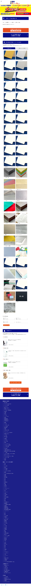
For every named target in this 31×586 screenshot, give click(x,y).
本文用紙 (5, 529)
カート (7, 584)
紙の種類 (7, 22)
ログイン (3, 584)
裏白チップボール (6, 407)
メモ (4, 556)
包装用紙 (5, 438)
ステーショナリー (6, 447)
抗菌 (4, 545)
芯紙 (4, 463)
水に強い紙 (5, 494)
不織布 (5, 428)
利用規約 (5, 580)
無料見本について (6, 565)
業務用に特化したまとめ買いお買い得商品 (9, 451)
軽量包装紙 (5, 503)
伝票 (4, 490)
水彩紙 (5, 495)
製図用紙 (5, 520)
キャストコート (6, 421)
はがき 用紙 (5, 468)
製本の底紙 (5, 477)
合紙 (4, 478)
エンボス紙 (5, 523)
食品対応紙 (5, 427)
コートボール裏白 (6, 405)
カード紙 (5, 526)
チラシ (5, 550)
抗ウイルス (5, 544)
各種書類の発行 (6, 571)
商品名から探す (9, 48)
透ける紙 (5, 521)
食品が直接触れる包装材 (7, 509)
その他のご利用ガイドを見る (15, 382)
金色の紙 (5, 539)
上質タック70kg (17, 22)
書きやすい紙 (6, 519)
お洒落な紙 (5, 559)
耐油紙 (5, 474)
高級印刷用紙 (6, 418)
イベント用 (5, 437)
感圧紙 (5, 417)
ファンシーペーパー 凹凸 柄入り (8, 432)
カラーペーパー (6, 431)
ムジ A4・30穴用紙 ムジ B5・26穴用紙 (9, 453)
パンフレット (6, 555)
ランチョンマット (6, 510)
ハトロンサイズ (6, 518)
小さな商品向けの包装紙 (7, 504)
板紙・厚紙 (5, 402)
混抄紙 (5, 442)
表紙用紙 (5, 528)
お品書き (5, 549)
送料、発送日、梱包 (7, 370)
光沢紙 (5, 493)
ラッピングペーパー (6, 488)
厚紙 (4, 530)
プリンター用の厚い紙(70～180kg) (8, 473)
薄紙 (4, 483)
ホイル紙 (5, 525)
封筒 (4, 464)
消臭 (4, 546)
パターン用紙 (6, 515)
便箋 (4, 500)
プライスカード (6, 551)
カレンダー (5, 489)
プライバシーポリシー (7, 581)
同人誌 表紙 (5, 448)
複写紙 (5, 475)
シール (5, 541)
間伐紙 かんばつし (6, 433)
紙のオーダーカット (6, 454)
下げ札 (5, 554)
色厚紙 (5, 531)
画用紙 (5, 422)
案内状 (5, 467)
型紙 (4, 479)
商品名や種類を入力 (18, 322)
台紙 (4, 499)
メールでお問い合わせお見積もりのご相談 (16, 35)
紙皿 (4, 513)
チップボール (6, 406)
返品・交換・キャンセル (7, 572)
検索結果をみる (6, 325)
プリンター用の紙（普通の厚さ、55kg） (9, 561)
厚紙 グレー (5, 534)
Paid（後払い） (6, 359)
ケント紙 (5, 423)
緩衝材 (5, 459)
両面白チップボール (6, 408)
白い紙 (5, 540)
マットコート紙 (6, 416)
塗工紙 (5, 413)
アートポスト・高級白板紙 (7, 410)
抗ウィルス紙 (6, 441)
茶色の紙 (5, 485)
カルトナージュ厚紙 (6, 535)
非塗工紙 (5, 411)
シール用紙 (11, 22)
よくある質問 (6, 576)
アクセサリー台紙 (6, 457)
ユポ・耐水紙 (6, 426)
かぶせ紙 (5, 560)
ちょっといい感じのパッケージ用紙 (8, 456)
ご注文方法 (5, 566)
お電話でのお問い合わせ (15, 30)
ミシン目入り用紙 (6, 446)
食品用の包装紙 (6, 508)
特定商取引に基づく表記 (7, 579)
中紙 (4, 524)
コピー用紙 (5, 469)
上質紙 (5, 412)
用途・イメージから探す (21, 48)
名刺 (4, 480)
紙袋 (4, 514)
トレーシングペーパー (7, 443)
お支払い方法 (6, 567)
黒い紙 (5, 458)
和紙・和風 (5, 436)
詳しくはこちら (11, 344)
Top (3, 22)
